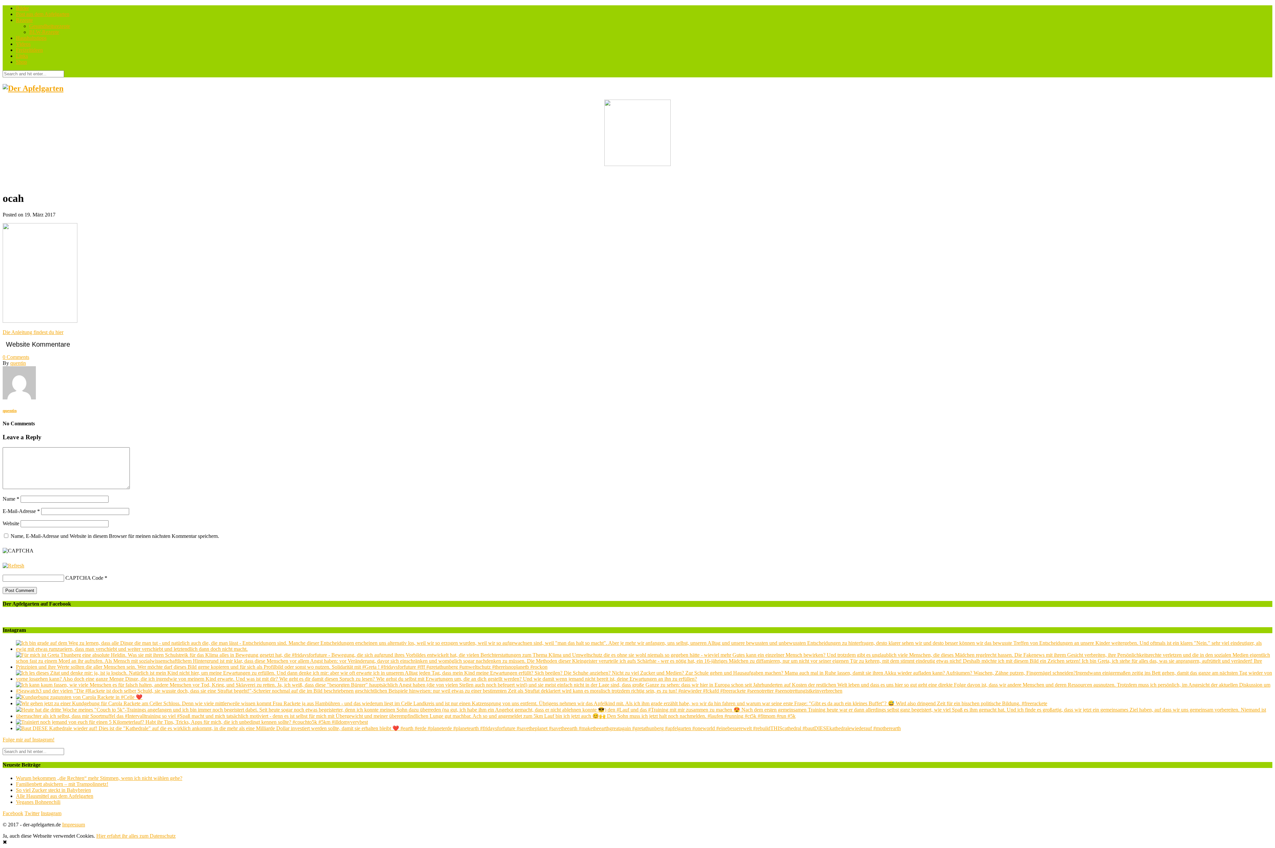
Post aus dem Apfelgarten (42, 14)
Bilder (22, 8)
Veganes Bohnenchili (38, 802)
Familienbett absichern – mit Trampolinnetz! (62, 784)
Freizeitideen (29, 50)
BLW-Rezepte (44, 32)
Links (22, 56)
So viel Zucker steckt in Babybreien (53, 790)
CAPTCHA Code (84, 578)
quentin (18, 363)
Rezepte (24, 20)
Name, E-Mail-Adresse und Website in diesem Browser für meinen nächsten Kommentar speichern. (115, 536)
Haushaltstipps (31, 38)
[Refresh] (13, 565)
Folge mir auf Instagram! (28, 739)
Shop (21, 62)
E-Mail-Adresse (21, 511)
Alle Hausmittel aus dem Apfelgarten (54, 796)
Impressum (73, 824)
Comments (16, 357)
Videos (23, 44)
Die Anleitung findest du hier (33, 332)
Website (11, 523)
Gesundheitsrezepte (49, 26)
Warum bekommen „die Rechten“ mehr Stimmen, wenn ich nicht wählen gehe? (99, 778)
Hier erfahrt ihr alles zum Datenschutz (136, 836)
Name (11, 499)
